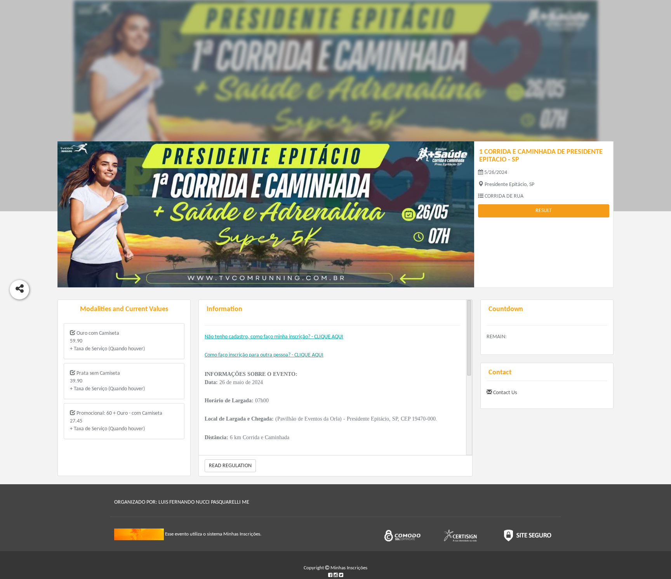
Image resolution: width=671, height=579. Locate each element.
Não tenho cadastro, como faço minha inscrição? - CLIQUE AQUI (274, 337)
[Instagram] (336, 575)
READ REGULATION (230, 466)
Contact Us (504, 393)
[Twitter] (341, 575)
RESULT (543, 211)
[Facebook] (331, 575)
